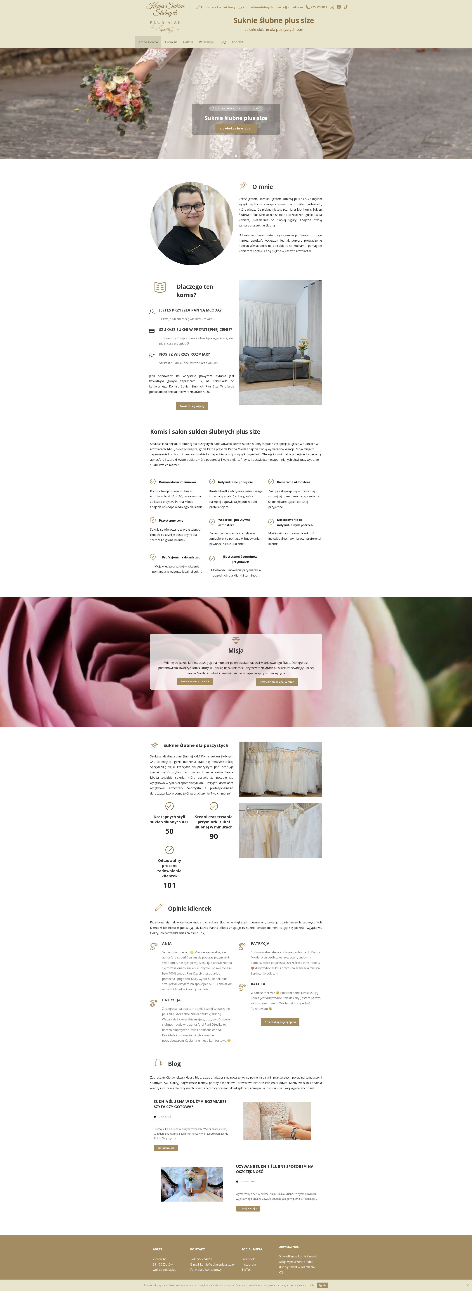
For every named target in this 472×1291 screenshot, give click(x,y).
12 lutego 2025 (247, 1181)
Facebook (248, 1259)
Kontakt (237, 42)
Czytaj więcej (165, 1148)
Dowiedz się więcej (191, 406)
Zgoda (322, 1285)
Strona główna (148, 42)
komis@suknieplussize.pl (217, 1264)
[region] (236, 103)
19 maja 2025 (164, 1116)
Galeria (188, 42)
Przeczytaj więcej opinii (280, 1022)
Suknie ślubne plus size (274, 20)
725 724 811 (204, 1259)
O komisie (170, 42)
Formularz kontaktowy (206, 1270)
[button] (232, 156)
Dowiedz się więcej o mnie (277, 682)
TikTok (246, 1270)
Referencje (206, 42)
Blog (223, 42)
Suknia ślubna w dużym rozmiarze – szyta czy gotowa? (191, 1104)
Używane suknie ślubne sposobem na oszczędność (274, 1169)
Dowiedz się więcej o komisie (195, 681)
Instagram (249, 1264)
